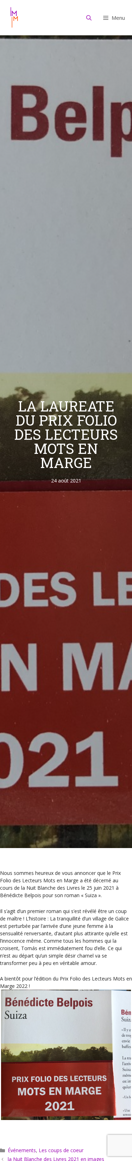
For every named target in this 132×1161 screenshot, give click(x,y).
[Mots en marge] (14, 17)
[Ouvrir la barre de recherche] (89, 18)
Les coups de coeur (61, 1150)
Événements (22, 1150)
